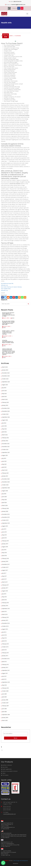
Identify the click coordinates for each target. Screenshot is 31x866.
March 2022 (5, 434)
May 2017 (4, 576)
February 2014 (5, 644)
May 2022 (4, 429)
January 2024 (5, 370)
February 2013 (5, 652)
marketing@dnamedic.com (9, 814)
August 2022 (5, 420)
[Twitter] (5, 297)
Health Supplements (7, 769)
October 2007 (5, 702)
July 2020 (4, 493)
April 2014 (4, 641)
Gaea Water (5, 767)
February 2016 (5, 602)
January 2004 (5, 717)
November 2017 (6, 564)
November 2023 (6, 376)
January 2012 (5, 667)
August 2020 (5, 490)
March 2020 (5, 505)
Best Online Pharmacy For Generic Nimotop (11, 287)
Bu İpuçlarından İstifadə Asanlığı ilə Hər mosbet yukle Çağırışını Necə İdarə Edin (8, 323)
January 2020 (5, 511)
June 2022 (4, 426)
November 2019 (6, 517)
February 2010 (5, 688)
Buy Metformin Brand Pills (7, 283)
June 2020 (4, 496)
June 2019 (4, 532)
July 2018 (4, 549)
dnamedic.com (4, 285)
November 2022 (6, 411)
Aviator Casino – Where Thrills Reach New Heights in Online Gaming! (8, 332)
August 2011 (5, 673)
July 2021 (4, 458)
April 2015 (4, 611)
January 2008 (5, 700)
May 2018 (4, 552)
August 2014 (5, 629)
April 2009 (4, 697)
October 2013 (5, 646)
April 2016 (4, 599)
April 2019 (4, 538)
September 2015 (6, 608)
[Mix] (19, 297)
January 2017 (5, 588)
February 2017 (5, 585)
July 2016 (4, 593)
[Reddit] (8, 297)
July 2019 (4, 529)
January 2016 (5, 605)
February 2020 (5, 508)
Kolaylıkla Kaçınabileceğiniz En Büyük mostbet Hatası (8, 341)
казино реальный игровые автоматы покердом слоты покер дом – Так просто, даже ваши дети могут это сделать (8, 351)
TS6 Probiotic (5, 775)
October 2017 (5, 567)
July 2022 (4, 423)
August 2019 (5, 526)
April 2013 (4, 649)
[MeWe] (16, 297)
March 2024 (5, 367)
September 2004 (6, 714)
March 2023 (5, 399)
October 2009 (5, 691)
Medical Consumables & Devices (10, 771)
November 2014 (6, 623)
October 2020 (5, 485)
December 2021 (6, 443)
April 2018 (4, 555)
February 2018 (5, 558)
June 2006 (4, 708)
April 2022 (4, 431)
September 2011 (6, 670)
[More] (25, 297)
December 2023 (6, 373)
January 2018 (5, 561)
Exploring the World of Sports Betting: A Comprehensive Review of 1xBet (8, 314)
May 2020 (4, 499)
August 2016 (5, 591)
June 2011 (4, 676)
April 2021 (4, 467)
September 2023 (6, 381)
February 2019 (5, 540)
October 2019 (5, 520)
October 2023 (5, 378)
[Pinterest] (13, 297)
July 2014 (4, 632)
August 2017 (5, 570)
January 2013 (5, 655)
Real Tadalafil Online (6, 288)
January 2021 (5, 476)
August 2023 (5, 384)
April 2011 (4, 679)
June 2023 (4, 390)
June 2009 (4, 694)
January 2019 (5, 543)
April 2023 (4, 396)
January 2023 (5, 405)
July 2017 (4, 573)
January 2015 (5, 620)
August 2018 (5, 546)
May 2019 (4, 535)
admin (12, 318)
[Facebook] (2, 297)
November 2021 (6, 446)
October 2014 (5, 626)
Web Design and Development (21, 860)
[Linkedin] (11, 297)
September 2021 (6, 452)
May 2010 (4, 685)
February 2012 (5, 664)
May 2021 (4, 464)
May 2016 (4, 596)
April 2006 (4, 711)
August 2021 (5, 455)
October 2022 (5, 414)
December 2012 (6, 658)
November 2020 (6, 482)
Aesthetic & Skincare (7, 765)
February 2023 (5, 402)
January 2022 (5, 440)
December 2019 (6, 514)
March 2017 (5, 582)
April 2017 (4, 579)
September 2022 (6, 417)
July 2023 (4, 387)
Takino (3, 773)
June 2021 (4, 461)
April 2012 (4, 661)
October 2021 (5, 449)
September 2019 (6, 523)
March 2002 (5, 720)
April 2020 (4, 502)
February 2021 (5, 473)
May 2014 (4, 638)
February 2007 (5, 705)
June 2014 (4, 635)
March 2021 (5, 470)
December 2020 (6, 479)
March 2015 (5, 614)
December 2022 (6, 408)
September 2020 (6, 487)
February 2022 (5, 437)
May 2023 (4, 393)
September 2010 (6, 682)
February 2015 (5, 617)
